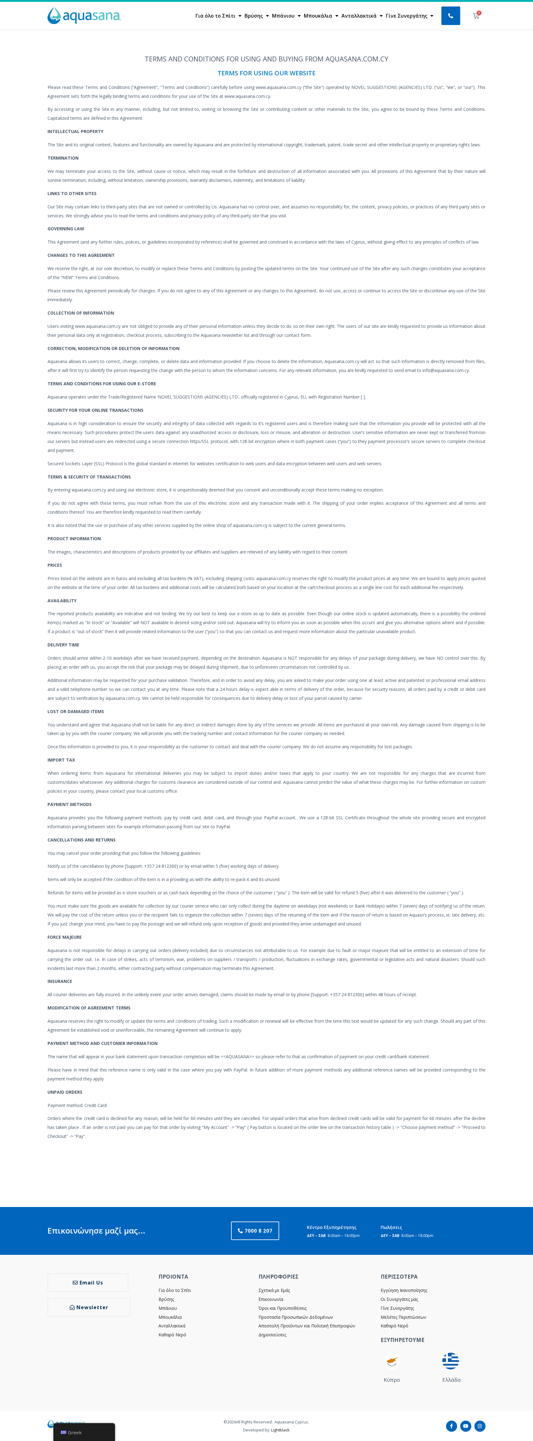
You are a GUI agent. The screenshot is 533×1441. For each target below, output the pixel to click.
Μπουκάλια (318, 15)
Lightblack (280, 1430)
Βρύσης (254, 15)
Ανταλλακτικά (359, 15)
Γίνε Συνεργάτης (406, 15)
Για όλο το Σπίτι (215, 15)
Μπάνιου (283, 15)
